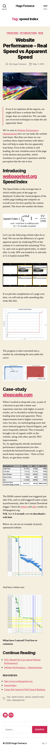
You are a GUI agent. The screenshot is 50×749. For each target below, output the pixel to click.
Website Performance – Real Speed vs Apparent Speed (25, 48)
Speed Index (10, 685)
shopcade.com (17, 394)
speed (28, 697)
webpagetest (18, 700)
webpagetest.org (20, 176)
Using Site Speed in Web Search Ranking (24, 689)
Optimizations (28, 33)
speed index (38, 697)
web (9, 700)
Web (40, 33)
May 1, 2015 (38, 64)
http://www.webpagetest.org (18, 681)
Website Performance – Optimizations (23, 667)
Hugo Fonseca (25, 5)
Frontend (12, 33)
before (24, 506)
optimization (18, 697)
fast (9, 697)
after (34, 506)
